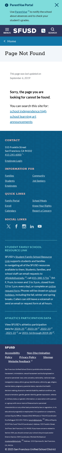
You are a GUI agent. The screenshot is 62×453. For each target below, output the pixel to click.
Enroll (8, 205)
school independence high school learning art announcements (28, 116)
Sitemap (48, 357)
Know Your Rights (42, 205)
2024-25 (19, 328)
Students (10, 180)
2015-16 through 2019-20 (37, 332)
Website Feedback (19, 361)
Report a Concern (41, 210)
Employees (11, 185)
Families (9, 175)
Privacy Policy (27, 357)
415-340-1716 (40, 277)
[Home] (24, 31)
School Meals (39, 200)
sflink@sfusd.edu (14, 277)
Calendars (10, 210)
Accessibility (12, 352)
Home (11, 41)
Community (38, 175)
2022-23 (45, 328)
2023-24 (32, 328)
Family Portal (12, 200)
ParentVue (21, 11)
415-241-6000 (13, 154)
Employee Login (13, 160)
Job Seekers (38, 180)
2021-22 (11, 332)
